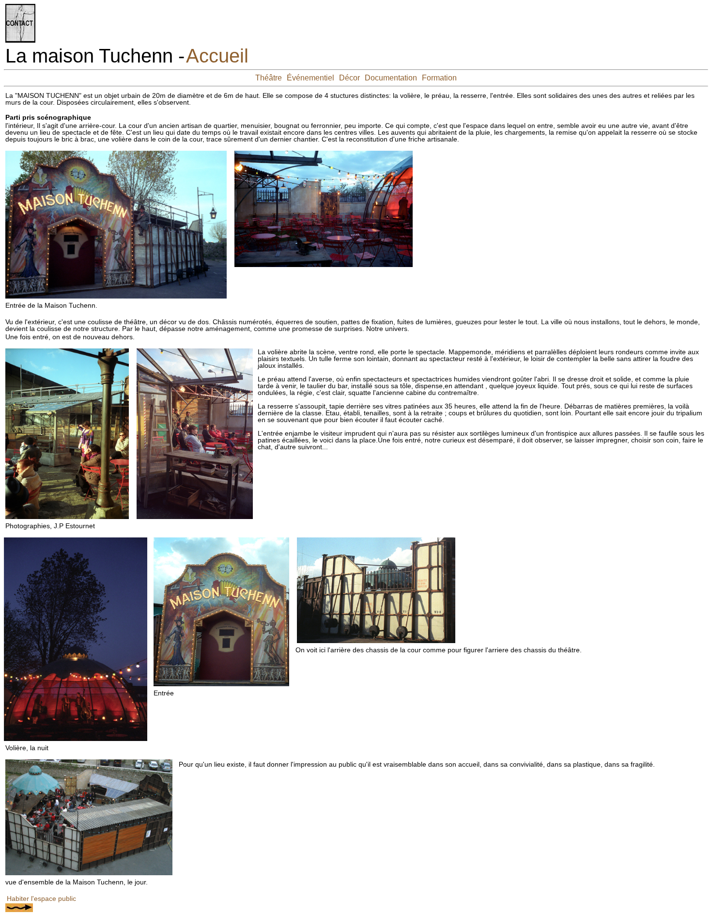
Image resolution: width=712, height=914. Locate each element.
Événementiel (310, 78)
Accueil (217, 55)
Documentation (391, 78)
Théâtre (268, 78)
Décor (349, 78)
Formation (439, 78)
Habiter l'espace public (41, 898)
